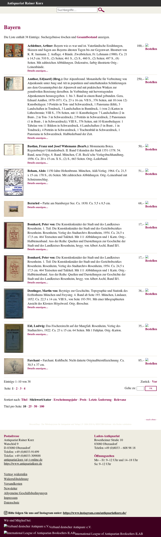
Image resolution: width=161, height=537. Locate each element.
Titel (24, 399)
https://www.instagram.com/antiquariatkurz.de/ (94, 512)
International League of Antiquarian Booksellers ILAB (109, 533)
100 (41, 406)
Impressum (10, 498)
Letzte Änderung (100, 399)
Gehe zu (130, 388)
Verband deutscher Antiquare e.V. (70, 527)
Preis (83, 399)
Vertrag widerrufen (15, 474)
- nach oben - (151, 419)
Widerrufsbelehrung (16, 479)
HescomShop (34, 424)
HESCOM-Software (103, 424)
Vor (154, 381)
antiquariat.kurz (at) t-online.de (23, 459)
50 (35, 406)
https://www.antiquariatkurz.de (23, 463)
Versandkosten (13, 483)
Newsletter (10, 488)
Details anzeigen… (37, 70)
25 (30, 406)
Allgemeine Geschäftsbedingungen (25, 493)
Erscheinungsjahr (65, 399)
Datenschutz (11, 502)
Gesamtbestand (87, 37)
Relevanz (120, 399)
